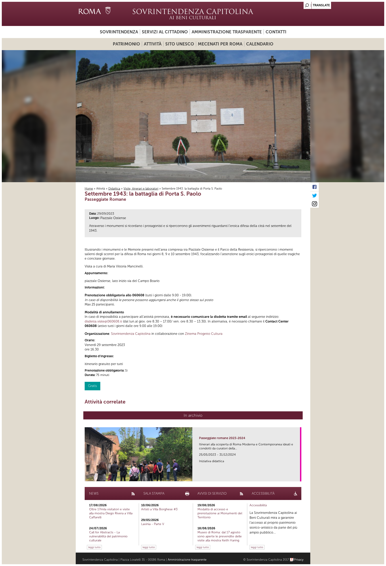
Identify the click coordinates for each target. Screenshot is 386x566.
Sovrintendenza (119, 31)
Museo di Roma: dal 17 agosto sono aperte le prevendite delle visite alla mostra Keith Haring (219, 536)
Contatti (276, 31)
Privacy (299, 559)
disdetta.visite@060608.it (103, 321)
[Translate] (295, 4)
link (298, 476)
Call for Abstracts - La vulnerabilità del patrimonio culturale (108, 536)
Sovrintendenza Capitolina (131, 334)
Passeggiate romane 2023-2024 (222, 438)
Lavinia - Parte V (152, 524)
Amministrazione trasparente (227, 31)
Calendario (259, 44)
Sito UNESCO (179, 44)
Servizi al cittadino (165, 31)
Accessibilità (258, 505)
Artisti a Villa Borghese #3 (159, 509)
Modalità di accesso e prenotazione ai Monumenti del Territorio (219, 513)
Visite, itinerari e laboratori (141, 188)
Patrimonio (126, 44)
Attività (153, 44)
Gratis (92, 386)
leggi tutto (94, 547)
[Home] (193, 14)
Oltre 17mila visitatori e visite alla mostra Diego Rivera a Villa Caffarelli (110, 513)
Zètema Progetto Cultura (203, 334)
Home (89, 188)
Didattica (114, 188)
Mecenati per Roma (220, 44)
